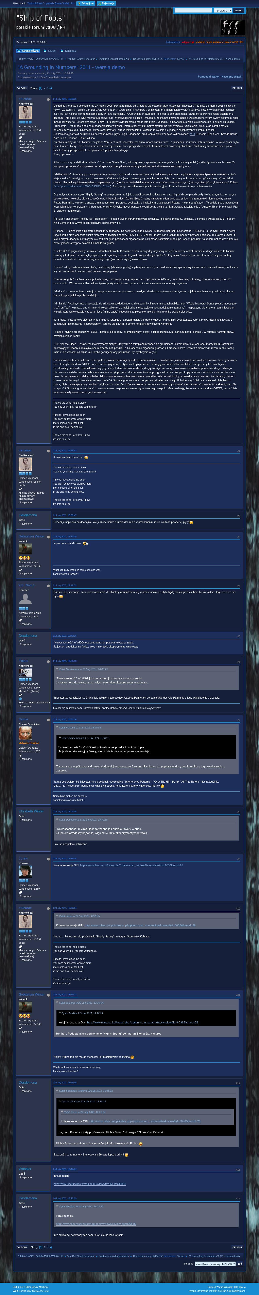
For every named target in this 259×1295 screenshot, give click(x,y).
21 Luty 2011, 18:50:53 (64, 661)
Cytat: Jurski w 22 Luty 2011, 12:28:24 (80, 916)
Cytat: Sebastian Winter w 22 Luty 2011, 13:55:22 (86, 1090)
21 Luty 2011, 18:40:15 (64, 636)
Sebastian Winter (32, 536)
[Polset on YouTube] (20, 698)
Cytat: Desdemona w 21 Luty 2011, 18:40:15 (83, 669)
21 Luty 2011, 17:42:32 (64, 585)
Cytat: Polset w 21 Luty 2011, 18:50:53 (80, 727)
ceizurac (25, 99)
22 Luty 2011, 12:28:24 (64, 858)
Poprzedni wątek (208, 76)
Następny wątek (231, 76)
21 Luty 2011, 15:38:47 (64, 515)
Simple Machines (40, 1287)
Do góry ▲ (240, 1287)
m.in (192, 133)
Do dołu (22, 88)
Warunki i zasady (225, 1287)
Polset (23, 661)
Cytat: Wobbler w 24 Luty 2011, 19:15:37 (81, 1206)
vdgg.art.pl (188, 42)
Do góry (22, 1247)
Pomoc (211, 1287)
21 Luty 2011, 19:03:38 (64, 811)
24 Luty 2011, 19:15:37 (64, 1169)
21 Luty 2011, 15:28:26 (64, 99)
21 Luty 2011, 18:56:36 (64, 719)
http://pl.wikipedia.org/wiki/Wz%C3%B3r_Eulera (82, 186)
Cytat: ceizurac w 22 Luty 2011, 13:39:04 (81, 1002)
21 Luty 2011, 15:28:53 (64, 450)
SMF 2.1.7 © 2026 (22, 1287)
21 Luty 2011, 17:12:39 (64, 536)
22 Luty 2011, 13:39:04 (64, 908)
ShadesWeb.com (40, 1291)
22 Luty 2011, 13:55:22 (64, 994)
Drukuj (237, 88)
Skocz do (188, 1263)
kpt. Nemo (26, 585)
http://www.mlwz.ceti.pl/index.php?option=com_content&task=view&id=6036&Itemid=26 (131, 865)
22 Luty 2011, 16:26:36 (64, 1082)
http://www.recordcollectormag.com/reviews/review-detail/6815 (90, 1183)
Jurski (23, 858)
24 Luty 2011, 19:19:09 (64, 1198)
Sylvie (180, 59)
